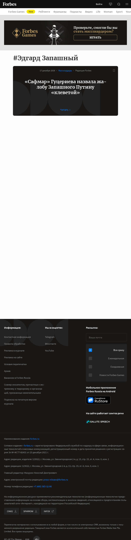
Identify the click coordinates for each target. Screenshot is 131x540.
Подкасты (76, 11)
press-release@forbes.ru (55, 479)
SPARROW (28, 511)
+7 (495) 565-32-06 (43, 486)
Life (98, 11)
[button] (127, 4)
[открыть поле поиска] (118, 4)
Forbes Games (20, 11)
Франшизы (60, 11)
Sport (119, 11)
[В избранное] (114, 70)
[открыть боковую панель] (110, 4)
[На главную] (9, 4)
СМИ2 (10, 511)
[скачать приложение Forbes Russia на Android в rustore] (98, 400)
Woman (108, 11)
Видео (89, 11)
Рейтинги (44, 11)
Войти (99, 4)
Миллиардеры (65, 70)
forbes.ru (34, 438)
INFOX (47, 511)
